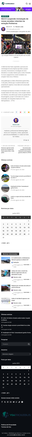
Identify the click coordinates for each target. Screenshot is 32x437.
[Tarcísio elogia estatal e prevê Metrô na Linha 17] (5, 178)
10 (7, 227)
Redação (16, 262)
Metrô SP (5, 16)
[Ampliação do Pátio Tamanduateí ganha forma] (5, 188)
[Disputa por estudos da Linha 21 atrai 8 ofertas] (5, 288)
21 (24, 231)
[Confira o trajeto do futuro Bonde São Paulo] (5, 198)
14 (24, 227)
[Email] (28, 112)
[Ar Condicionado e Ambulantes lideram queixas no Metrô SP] (5, 260)
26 (16, 234)
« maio (3, 243)
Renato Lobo (19, 26)
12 (16, 227)
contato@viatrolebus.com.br (17, 435)
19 (16, 231)
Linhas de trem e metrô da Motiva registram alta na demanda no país (19, 272)
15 (28, 227)
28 (24, 234)
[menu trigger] (29, 3)
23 (3, 234)
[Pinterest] (20, 112)
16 (3, 231)
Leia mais (26, 264)
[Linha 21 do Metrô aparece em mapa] (5, 301)
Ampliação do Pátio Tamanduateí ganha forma (17, 332)
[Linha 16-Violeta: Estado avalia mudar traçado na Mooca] (5, 168)
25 (12, 234)
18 (12, 231)
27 (20, 234)
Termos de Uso (6, 427)
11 (12, 227)
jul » (8, 243)
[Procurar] (27, 3)
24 (7, 234)
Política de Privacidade (8, 425)
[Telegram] (13, 402)
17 (7, 231)
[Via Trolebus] (16, 415)
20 (20, 231)
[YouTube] (28, 140)
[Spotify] (22, 402)
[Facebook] (16, 112)
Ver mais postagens (16, 126)
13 (20, 227)
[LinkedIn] (26, 140)
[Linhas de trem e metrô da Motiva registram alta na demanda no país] (5, 273)
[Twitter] (5, 402)
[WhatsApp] (24, 112)
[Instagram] (24, 140)
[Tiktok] (19, 402)
